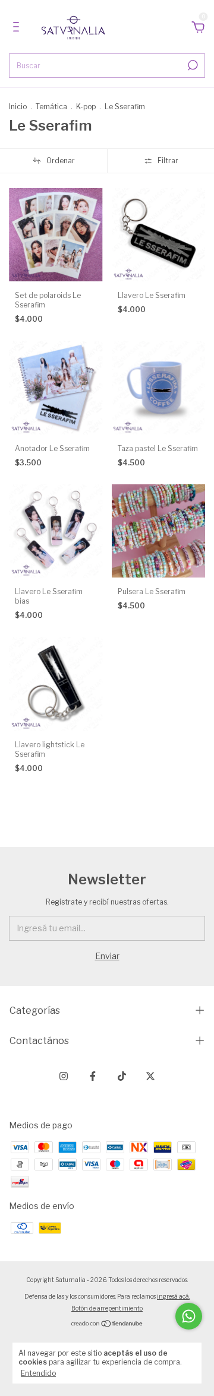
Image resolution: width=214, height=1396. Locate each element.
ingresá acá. (173, 1296)
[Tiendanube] (107, 1324)
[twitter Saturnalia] (150, 1076)
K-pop (86, 106)
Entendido (38, 1373)
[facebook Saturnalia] (92, 1076)
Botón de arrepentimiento (107, 1308)
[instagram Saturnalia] (63, 1076)
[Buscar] (191, 65)
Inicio (18, 106)
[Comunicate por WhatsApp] (188, 1316)
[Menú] (18, 28)
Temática (51, 106)
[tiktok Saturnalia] (122, 1076)
